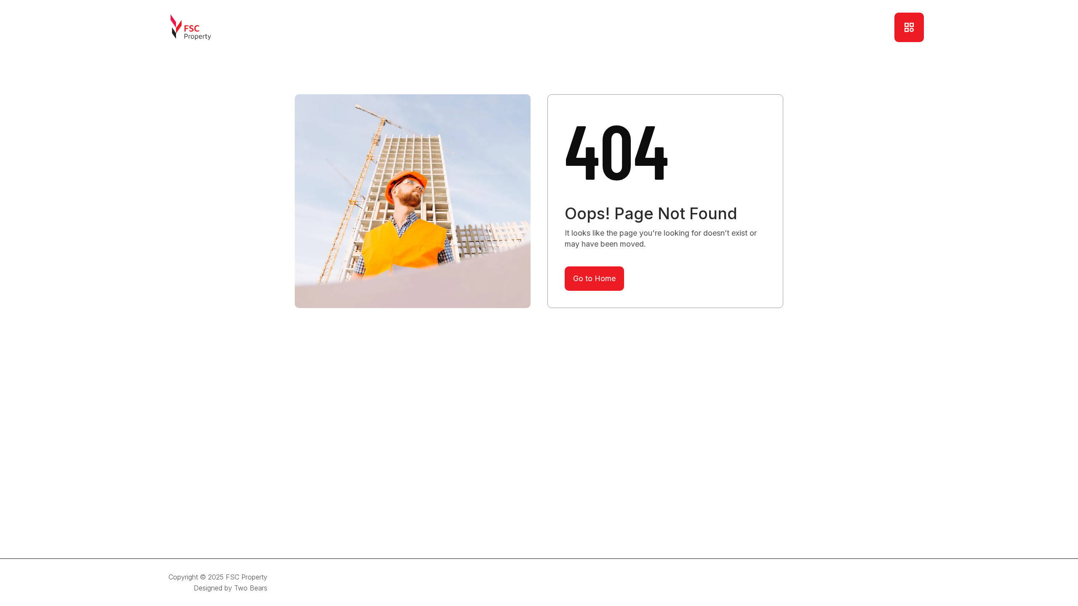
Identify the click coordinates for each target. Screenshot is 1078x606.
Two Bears (250, 588)
